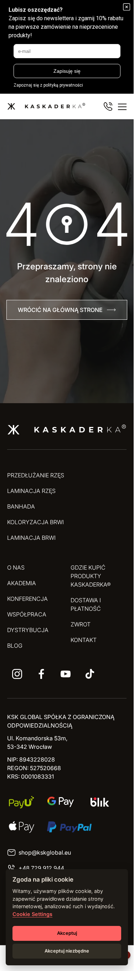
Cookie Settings (32, 914)
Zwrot (81, 624)
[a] (17, 674)
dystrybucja (27, 629)
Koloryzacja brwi (35, 522)
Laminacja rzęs (31, 490)
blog (14, 645)
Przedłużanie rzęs (35, 475)
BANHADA (21, 506)
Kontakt (84, 639)
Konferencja (27, 598)
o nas (16, 567)
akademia (21, 583)
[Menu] (122, 106)
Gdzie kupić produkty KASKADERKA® (91, 576)
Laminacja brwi (31, 537)
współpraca (26, 614)
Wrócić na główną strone (60, 309)
